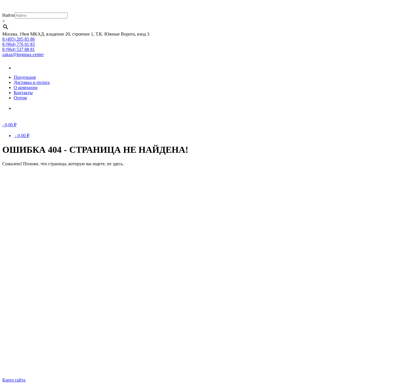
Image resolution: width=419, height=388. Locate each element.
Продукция (25, 77)
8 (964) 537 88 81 (18, 49)
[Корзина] (22, 108)
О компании (26, 87)
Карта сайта (13, 379)
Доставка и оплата (32, 82)
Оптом (20, 97)
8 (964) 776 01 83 (18, 44)
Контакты (23, 92)
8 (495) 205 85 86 (18, 39)
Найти (8, 15)
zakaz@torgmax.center (23, 54)
